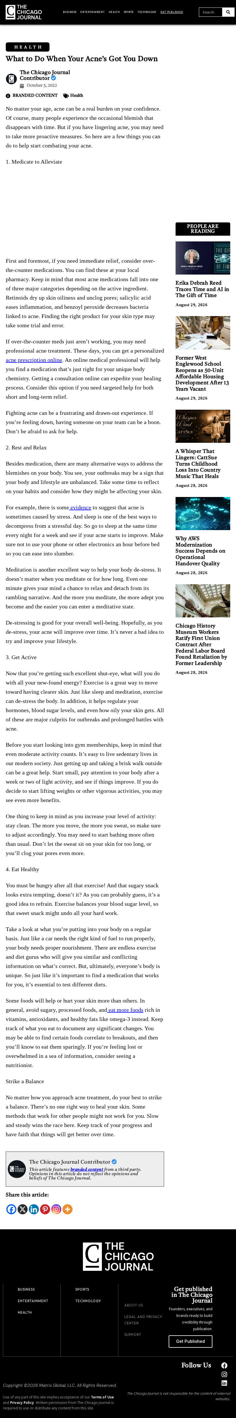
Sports (129, 12)
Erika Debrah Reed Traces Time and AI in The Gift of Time (202, 289)
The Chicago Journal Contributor (70, 1162)
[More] (67, 1209)
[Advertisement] (85, 213)
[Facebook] (11, 1209)
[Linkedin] (34, 1209)
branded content (87, 1170)
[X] (23, 1209)
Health (114, 12)
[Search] (228, 12)
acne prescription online (34, 360)
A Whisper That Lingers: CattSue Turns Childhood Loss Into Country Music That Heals (198, 464)
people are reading (202, 229)
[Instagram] (56, 1209)
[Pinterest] (45, 1209)
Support (132, 1334)
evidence (80, 507)
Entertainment (92, 12)
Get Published (172, 12)
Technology (147, 12)
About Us (133, 1305)
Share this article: (27, 1195)
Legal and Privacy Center (143, 1320)
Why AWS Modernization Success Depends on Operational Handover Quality (200, 551)
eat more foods (125, 1010)
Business (70, 12)
